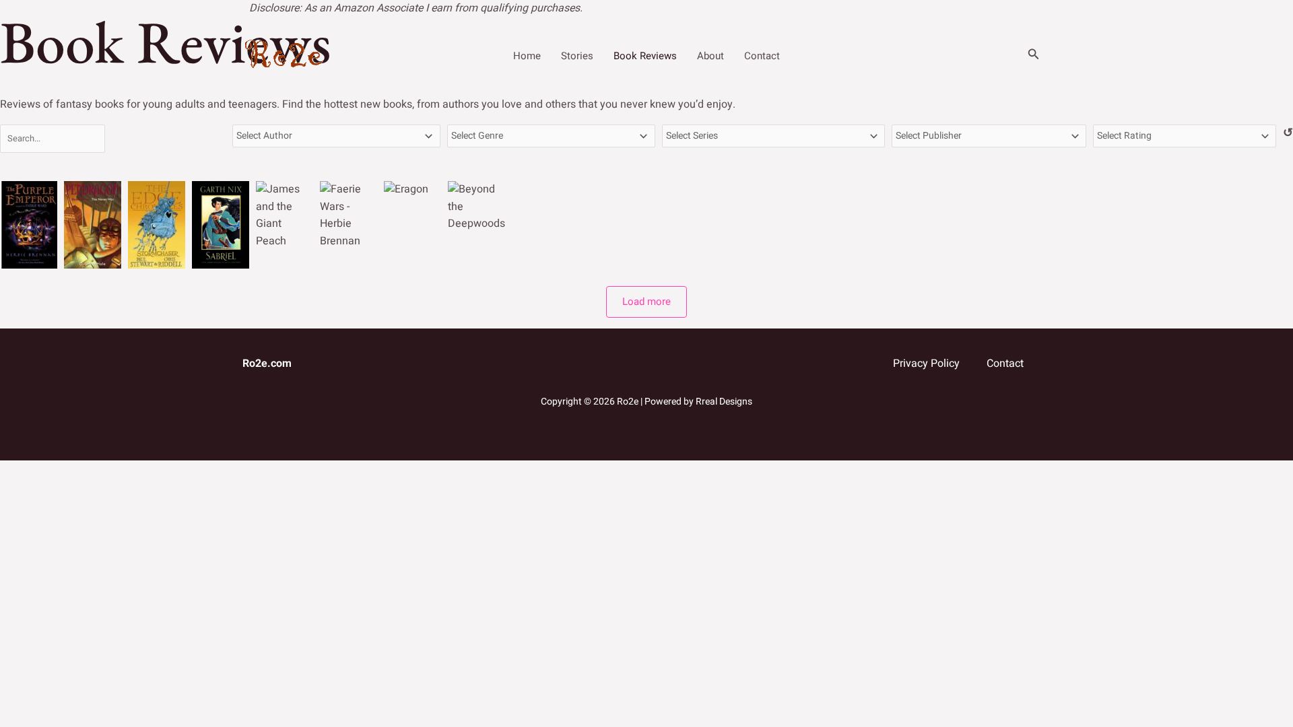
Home (527, 55)
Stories (577, 55)
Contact (762, 55)
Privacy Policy (926, 363)
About (710, 55)
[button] (1034, 55)
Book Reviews (645, 55)
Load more (646, 301)
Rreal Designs (723, 401)
